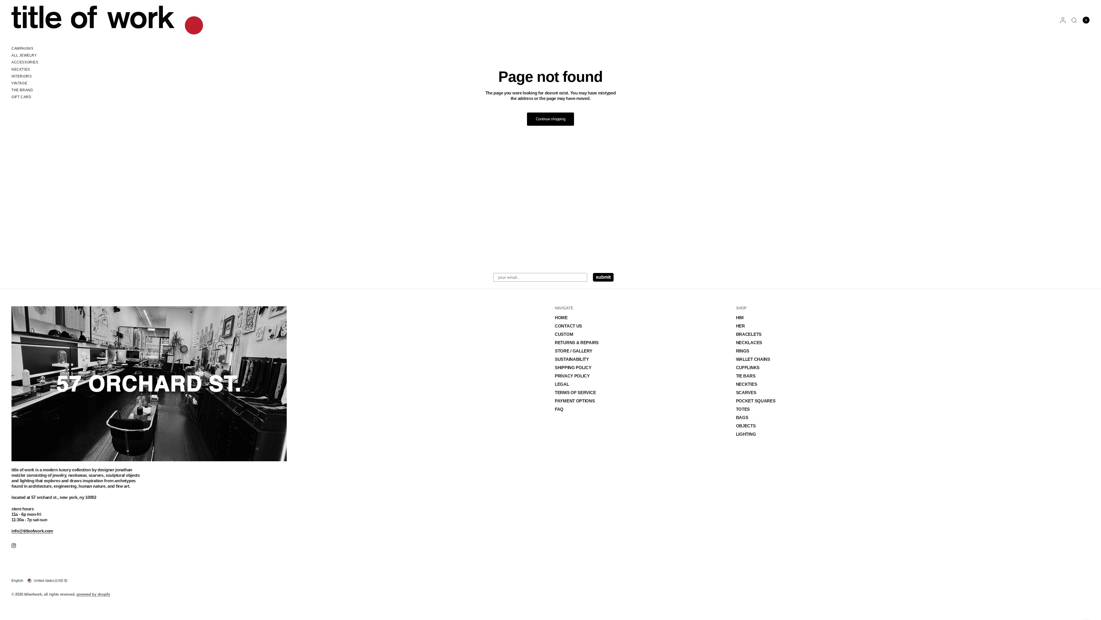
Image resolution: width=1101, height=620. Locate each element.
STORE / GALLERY (573, 350)
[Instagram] (17, 545)
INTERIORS (21, 76)
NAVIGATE (564, 308)
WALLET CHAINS (753, 359)
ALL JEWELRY (24, 55)
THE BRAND (22, 90)
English (17, 581)
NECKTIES (20, 69)
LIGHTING (746, 434)
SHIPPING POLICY (573, 367)
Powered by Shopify (93, 594)
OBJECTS (746, 425)
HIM (740, 317)
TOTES (743, 409)
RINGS (742, 350)
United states (50, 581)
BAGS (742, 417)
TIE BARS (746, 375)
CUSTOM (564, 334)
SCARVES (746, 392)
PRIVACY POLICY (572, 375)
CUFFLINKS (748, 367)
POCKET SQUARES (756, 400)
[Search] (1074, 20)
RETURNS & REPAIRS (577, 342)
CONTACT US (568, 325)
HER (740, 325)
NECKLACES (749, 342)
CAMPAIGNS (22, 48)
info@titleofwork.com (32, 530)
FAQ (559, 409)
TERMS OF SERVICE (575, 392)
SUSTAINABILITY (572, 359)
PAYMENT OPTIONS (575, 400)
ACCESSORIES (24, 62)
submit (603, 277)
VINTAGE (19, 83)
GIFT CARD (21, 97)
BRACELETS (749, 334)
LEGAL (562, 384)
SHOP (741, 308)
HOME (561, 317)
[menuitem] (24, 49)
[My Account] (1063, 20)
